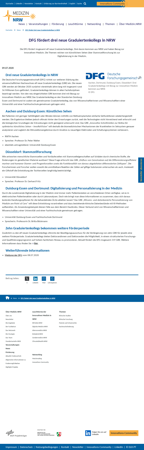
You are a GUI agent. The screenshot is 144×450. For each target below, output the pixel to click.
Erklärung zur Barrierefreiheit (55, 4)
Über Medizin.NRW (130, 24)
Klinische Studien (65, 315)
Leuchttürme (75, 24)
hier (36, 243)
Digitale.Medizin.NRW (40, 327)
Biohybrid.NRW (37, 334)
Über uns (9, 315)
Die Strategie (10, 334)
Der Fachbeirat (11, 327)
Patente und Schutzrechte (68, 323)
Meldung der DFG (13, 255)
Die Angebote (10, 323)
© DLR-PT (131, 447)
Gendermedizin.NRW (39, 338)
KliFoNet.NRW (37, 323)
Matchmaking (37, 358)
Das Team (9, 338)
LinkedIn (19, 4)
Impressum (11, 447)
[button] (52, 279)
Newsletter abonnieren (141, 170)
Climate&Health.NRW (39, 341)
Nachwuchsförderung (66, 327)
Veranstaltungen (38, 24)
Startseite (9, 4)
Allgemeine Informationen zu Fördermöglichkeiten (16, 361)
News (22, 24)
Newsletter (28, 4)
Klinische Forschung (66, 319)
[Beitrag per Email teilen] (44, 279)
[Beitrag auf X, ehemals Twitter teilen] (27, 279)
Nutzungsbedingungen (47, 447)
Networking (94, 24)
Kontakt (38, 4)
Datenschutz (26, 447)
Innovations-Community (112, 3)
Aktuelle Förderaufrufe (13, 356)
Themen (110, 24)
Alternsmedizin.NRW (39, 330)
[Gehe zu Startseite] (7, 298)
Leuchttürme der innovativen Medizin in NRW (41, 315)
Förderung (58, 24)
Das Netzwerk (10, 330)
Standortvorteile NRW (13, 341)
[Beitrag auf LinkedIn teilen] (35, 279)
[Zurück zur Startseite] (18, 15)
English (72, 4)
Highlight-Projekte (12, 367)
